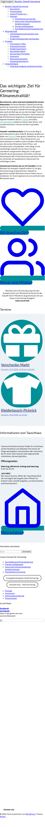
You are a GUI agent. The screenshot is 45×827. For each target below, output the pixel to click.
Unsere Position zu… (19, 14)
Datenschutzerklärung (14, 596)
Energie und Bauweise (24, 26)
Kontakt (8, 591)
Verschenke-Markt (17, 51)
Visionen (13, 16)
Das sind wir (15, 9)
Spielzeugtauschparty (19, 61)
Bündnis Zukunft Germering (27, 1)
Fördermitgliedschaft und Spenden (24, 39)
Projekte (8, 41)
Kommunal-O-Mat (18, 44)
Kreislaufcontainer (18, 46)
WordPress (30, 814)
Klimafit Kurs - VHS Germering (22, 584)
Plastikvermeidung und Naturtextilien (26, 66)
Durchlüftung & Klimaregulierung (29, 29)
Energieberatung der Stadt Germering (22, 578)
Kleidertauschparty (18, 49)
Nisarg (3, 816)
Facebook (4, 608)
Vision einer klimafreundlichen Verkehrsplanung (28, 22)
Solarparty (14, 56)
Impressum (10, 593)
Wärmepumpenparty (19, 59)
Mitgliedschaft (11, 31)
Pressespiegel (16, 11)
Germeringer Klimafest (20, 54)
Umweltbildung (11, 64)
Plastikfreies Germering (25, 19)
